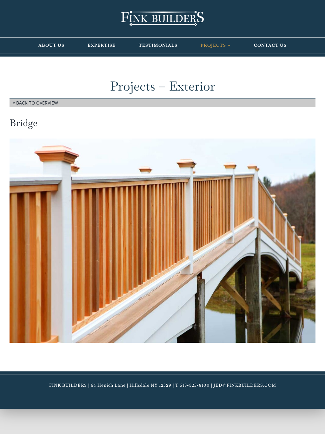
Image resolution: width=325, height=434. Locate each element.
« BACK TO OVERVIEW (35, 103)
